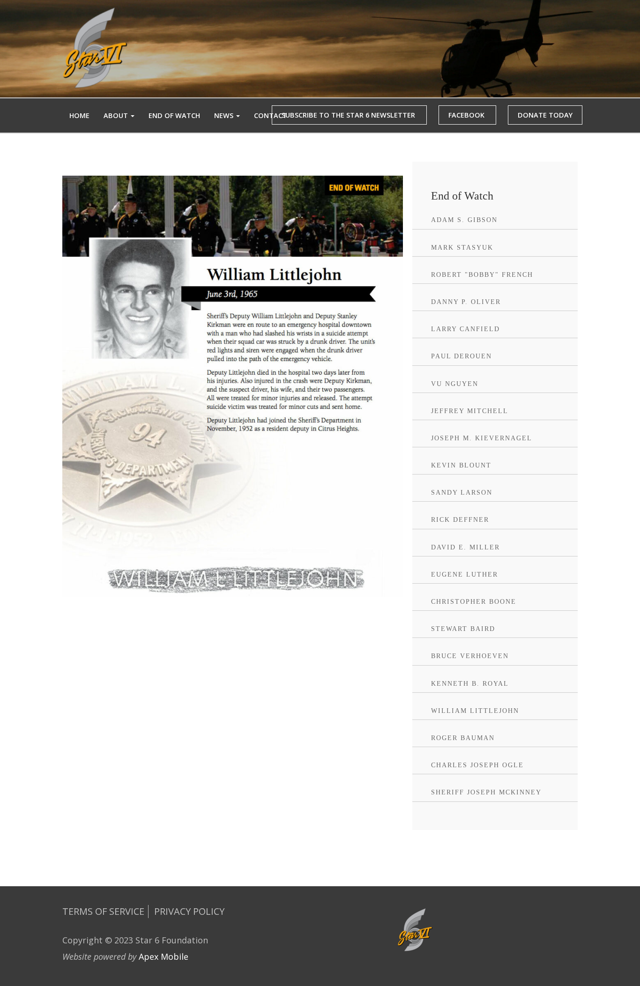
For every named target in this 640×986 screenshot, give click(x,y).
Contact (270, 115)
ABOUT (117, 115)
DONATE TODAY (545, 115)
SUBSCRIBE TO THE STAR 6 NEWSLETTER (349, 115)
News (224, 115)
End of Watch (174, 115)
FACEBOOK (467, 115)
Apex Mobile (163, 956)
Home (79, 115)
